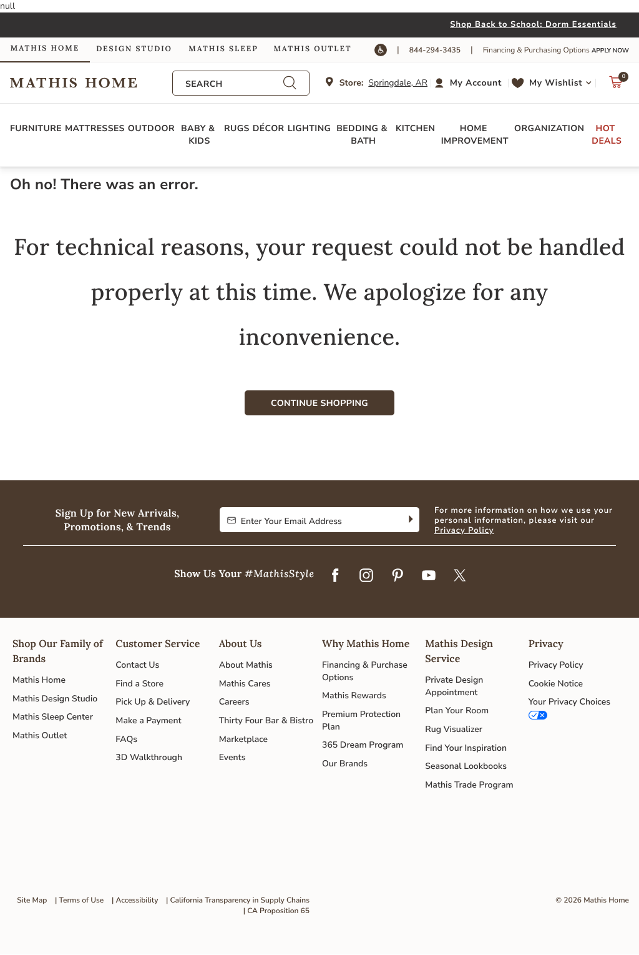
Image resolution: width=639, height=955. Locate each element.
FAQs (126, 739)
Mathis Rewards (354, 695)
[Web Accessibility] (380, 50)
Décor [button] (269, 128)
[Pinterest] (397, 576)
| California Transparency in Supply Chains (238, 901)
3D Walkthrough (148, 757)
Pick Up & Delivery (152, 702)
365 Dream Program (362, 745)
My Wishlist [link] (555, 83)
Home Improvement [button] (475, 134)
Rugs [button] (237, 128)
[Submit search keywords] (289, 82)
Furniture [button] (36, 128)
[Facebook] (335, 576)
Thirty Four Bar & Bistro (266, 720)
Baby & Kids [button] (199, 134)
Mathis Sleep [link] (223, 49)
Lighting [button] (309, 128)
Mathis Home (39, 680)
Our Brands (345, 763)
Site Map (32, 901)
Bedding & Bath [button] (363, 134)
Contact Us (137, 665)
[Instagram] (366, 576)
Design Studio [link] (134, 49)
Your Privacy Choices (569, 702)
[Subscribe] (409, 519)
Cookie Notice (556, 684)
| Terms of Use (79, 901)
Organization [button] (549, 128)
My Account (476, 83)
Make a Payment (148, 720)
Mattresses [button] (95, 128)
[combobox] (234, 84)
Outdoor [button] (151, 128)
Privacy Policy (464, 530)
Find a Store (139, 684)
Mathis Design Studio (54, 699)
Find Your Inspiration (466, 748)
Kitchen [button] (415, 128)
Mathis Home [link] (45, 48)
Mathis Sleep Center (52, 717)
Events (232, 757)
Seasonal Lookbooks (466, 766)
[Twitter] (459, 576)
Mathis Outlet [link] (312, 49)
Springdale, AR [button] (397, 83)
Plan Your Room (457, 710)
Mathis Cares (245, 684)
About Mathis (246, 665)
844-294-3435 (435, 51)
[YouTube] (428, 576)
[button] (469, 83)
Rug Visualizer (453, 729)
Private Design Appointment (454, 686)
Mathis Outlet (39, 735)
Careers (234, 702)
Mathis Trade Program (469, 785)
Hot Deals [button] (607, 134)
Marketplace (243, 739)
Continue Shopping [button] (319, 403)
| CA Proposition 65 (276, 911)
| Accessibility (135, 901)
